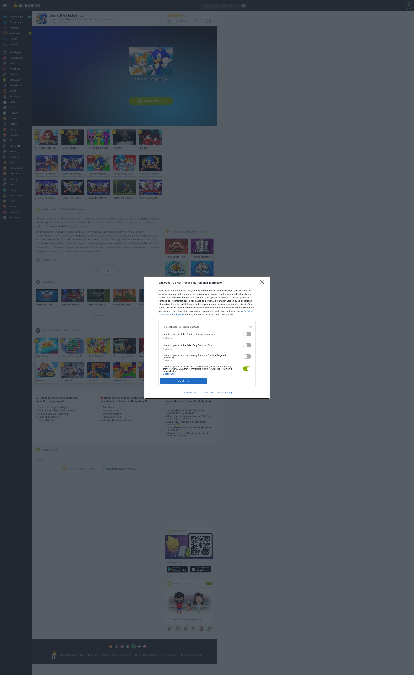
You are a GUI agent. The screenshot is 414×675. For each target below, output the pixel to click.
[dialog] (207, 338)
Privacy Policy (225, 392)
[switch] (247, 334)
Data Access (207, 392)
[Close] (263, 283)
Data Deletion (189, 392)
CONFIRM (184, 381)
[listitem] (207, 327)
